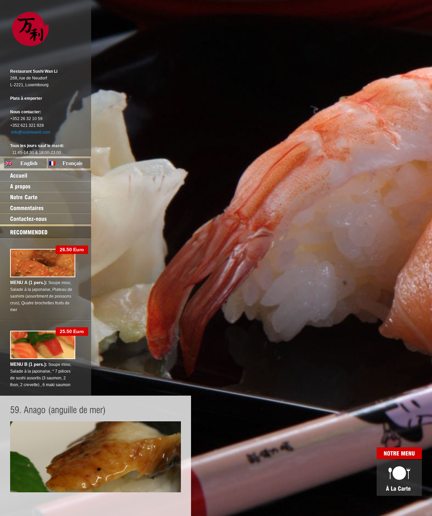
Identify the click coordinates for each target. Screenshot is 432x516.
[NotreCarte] (45, 197)
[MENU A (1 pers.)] (42, 276)
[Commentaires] (45, 208)
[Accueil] (45, 175)
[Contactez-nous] (45, 218)
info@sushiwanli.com (30, 132)
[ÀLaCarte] (399, 477)
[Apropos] (45, 186)
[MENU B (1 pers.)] (42, 357)
